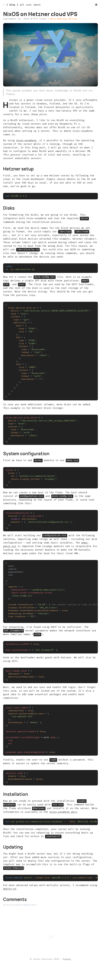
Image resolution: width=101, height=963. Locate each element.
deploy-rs (9, 888)
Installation (15, 794)
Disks (9, 208)
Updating (13, 847)
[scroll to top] (50, 936)
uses (29, 4)
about (37, 4)
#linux (73, 19)
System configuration (26, 453)
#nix (53, 19)
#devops (62, 19)
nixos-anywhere (26, 140)
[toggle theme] (96, 4)
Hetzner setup (18, 169)
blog (12, 4)
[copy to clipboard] (95, 196)
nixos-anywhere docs (63, 812)
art (22, 4)
